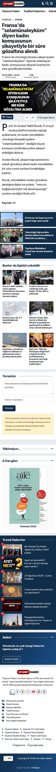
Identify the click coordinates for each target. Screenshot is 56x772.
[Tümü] (52, 449)
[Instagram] (28, 691)
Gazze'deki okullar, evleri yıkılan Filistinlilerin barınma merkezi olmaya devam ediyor (14, 291)
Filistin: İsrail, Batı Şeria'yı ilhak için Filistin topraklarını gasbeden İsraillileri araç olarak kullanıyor (40, 323)
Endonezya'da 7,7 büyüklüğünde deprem (12, 320)
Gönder (9, 408)
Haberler (6, 20)
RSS (10, 758)
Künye (48, 739)
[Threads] (44, 691)
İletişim (37, 739)
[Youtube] (33, 691)
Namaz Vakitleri (13, 707)
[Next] (11, 691)
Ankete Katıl (11, 659)
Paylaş (9, 117)
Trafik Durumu (12, 711)
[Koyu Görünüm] (43, 4)
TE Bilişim (35, 768)
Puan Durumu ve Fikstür (17, 714)
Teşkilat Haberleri (34, 11)
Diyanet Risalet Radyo (15, 736)
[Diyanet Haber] (13, 4)
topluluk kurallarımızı (30, 418)
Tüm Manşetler (13, 717)
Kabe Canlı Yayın (39, 736)
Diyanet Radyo (12, 732)
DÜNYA (18, 20)
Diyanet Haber (11, 11)
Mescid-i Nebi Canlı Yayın (17, 739)
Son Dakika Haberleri (16, 721)
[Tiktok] (38, 691)
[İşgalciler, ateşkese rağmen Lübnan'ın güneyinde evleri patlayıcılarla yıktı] (15, 340)
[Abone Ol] (46, 117)
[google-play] (35, 746)
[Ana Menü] (51, 4)
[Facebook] (17, 691)
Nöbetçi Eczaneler (15, 701)
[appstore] (19, 746)
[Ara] (47, 4)
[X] (22, 691)
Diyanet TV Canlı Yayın (34, 729)
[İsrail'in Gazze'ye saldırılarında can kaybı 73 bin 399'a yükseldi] (41, 277)
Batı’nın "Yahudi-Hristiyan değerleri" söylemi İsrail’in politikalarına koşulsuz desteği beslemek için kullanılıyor (39, 356)
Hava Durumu (12, 704)
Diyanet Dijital (11, 729)
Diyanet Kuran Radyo (34, 732)
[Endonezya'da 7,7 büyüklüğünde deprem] (15, 308)
